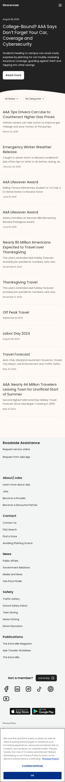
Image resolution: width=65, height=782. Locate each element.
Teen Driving (10, 612)
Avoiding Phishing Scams (18, 543)
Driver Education (13, 626)
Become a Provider (14, 498)
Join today (44, 678)
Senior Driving (11, 619)
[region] (32, 755)
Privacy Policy (9, 723)
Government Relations (16, 567)
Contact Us (9, 523)
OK (32, 775)
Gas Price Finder (12, 581)
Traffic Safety (11, 599)
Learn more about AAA (16, 484)
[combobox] (12, 98)
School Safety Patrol (15, 605)
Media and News (12, 574)
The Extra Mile (11, 657)
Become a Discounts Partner (20, 505)
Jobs (5, 491)
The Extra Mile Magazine (17, 643)
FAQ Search (10, 529)
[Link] (6, 688)
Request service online (16, 449)
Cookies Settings (32, 765)
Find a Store (10, 536)
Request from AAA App (16, 457)
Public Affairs (10, 561)
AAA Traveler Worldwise (17, 650)
